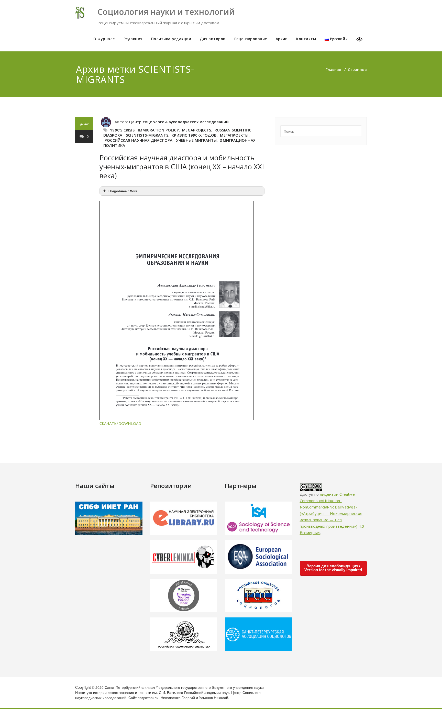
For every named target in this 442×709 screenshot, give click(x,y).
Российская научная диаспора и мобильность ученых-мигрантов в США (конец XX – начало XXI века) (182, 166)
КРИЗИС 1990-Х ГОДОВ (194, 135)
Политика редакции (171, 38)
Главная (333, 69)
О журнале (104, 38)
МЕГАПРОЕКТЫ (234, 135)
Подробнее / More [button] (122, 191)
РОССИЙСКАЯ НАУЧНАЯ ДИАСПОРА (138, 140)
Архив (282, 38)
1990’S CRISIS (122, 129)
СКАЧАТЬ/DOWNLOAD (120, 423)
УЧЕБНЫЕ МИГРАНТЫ (196, 140)
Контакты (306, 38)
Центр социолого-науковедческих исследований (179, 121)
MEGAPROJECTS (196, 129)
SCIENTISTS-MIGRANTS (147, 135)
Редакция (133, 38)
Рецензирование (250, 38)
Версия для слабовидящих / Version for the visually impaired (333, 568)
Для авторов (213, 38)
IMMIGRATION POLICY (158, 129)
